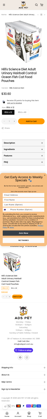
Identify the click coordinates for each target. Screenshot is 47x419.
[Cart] (41, 4)
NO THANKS (23, 240)
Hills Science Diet (16, 88)
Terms (11, 227)
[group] (23, 42)
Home (4, 14)
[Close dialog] (45, 175)
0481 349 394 (23, 341)
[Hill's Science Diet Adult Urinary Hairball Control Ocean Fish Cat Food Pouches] (12, 262)
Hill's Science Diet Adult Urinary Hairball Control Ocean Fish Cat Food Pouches (11, 279)
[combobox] (6, 210)
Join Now (23, 233)
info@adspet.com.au (23, 344)
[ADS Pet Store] (23, 5)
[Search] (36, 4)
